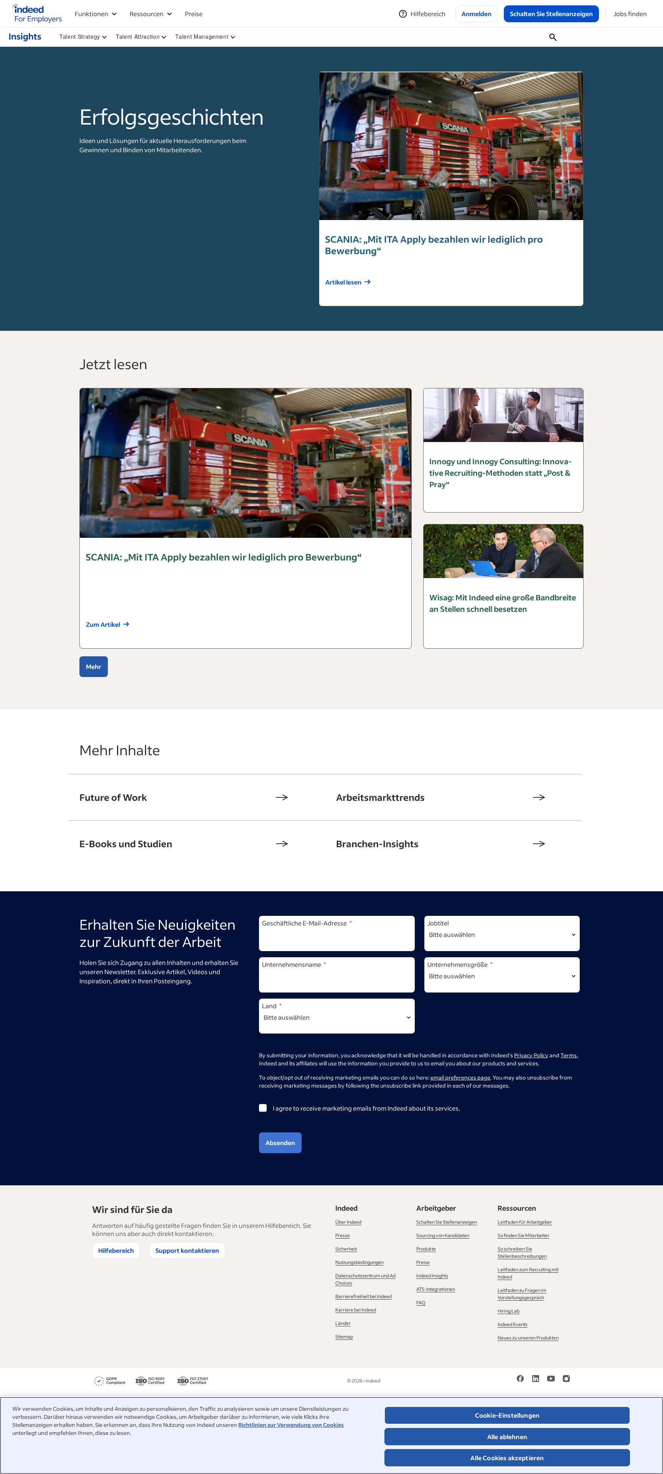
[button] (83, 37)
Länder (343, 1323)
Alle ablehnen (507, 1437)
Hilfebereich (116, 1250)
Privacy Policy (531, 1055)
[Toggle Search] (553, 37)
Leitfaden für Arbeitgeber (525, 1222)
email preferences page (460, 1077)
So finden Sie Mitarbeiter (523, 1235)
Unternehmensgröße (457, 964)
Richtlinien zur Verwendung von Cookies (291, 1424)
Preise (194, 14)
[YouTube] (551, 1378)
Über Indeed (348, 1222)
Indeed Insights (432, 1275)
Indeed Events (513, 1324)
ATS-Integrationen (435, 1289)
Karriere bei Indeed (355, 1310)
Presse (342, 1235)
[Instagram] (566, 1378)
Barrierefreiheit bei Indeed (363, 1296)
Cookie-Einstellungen (507, 1415)
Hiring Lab (509, 1311)
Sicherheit (346, 1249)
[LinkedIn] (535, 1378)
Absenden (280, 1143)
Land (269, 1006)
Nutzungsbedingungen (359, 1262)
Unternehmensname (291, 964)
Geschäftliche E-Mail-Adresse (304, 923)
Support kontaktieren (187, 1250)
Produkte (426, 1249)
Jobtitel (438, 923)
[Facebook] (520, 1378)
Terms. (569, 1055)
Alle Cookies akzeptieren (507, 1458)
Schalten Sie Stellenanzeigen (446, 1222)
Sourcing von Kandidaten (442, 1235)
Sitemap (344, 1336)
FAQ (421, 1302)
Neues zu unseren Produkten (528, 1338)
